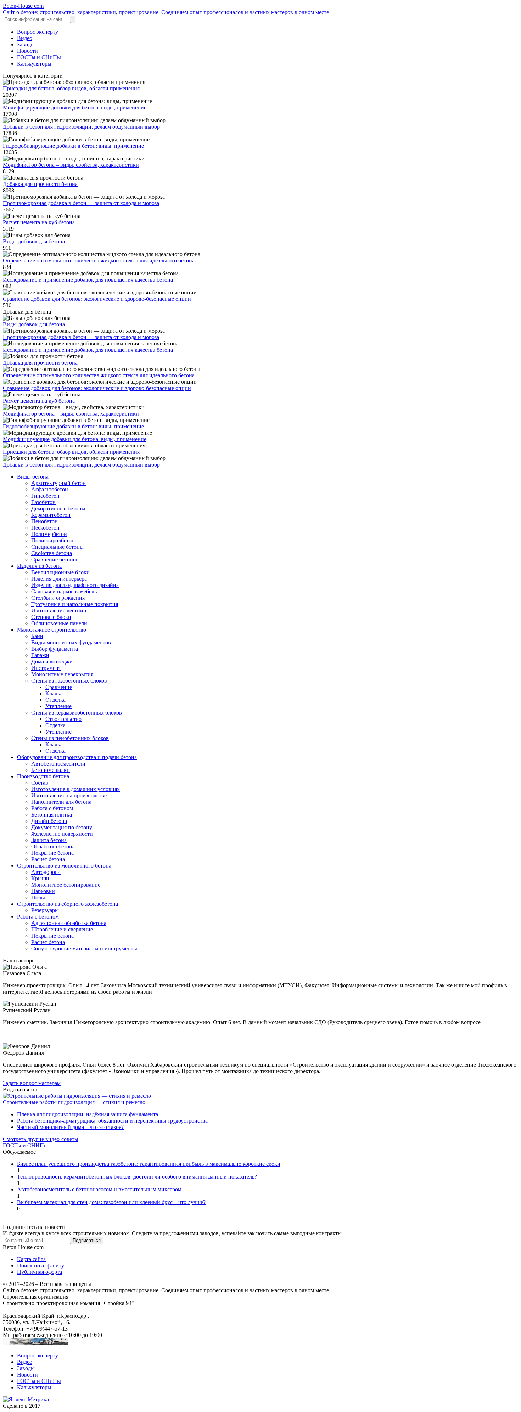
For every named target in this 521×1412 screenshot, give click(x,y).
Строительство (63, 719)
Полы (38, 897)
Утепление (58, 706)
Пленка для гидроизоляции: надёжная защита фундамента (87, 1114)
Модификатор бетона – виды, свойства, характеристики (71, 165)
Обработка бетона (53, 846)
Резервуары (45, 910)
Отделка (55, 700)
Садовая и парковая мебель (64, 591)
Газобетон (43, 502)
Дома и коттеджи (52, 662)
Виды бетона (33, 477)
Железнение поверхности (62, 834)
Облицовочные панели (59, 623)
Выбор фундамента (54, 649)
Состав (39, 783)
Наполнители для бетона (61, 802)
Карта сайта (31, 1259)
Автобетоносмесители (58, 764)
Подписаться (87, 1240)
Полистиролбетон (53, 540)
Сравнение (58, 687)
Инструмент (46, 668)
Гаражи (40, 655)
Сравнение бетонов (55, 560)
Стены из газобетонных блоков (69, 681)
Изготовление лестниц (58, 611)
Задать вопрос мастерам (32, 1083)
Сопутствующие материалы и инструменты (84, 948)
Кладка (54, 693)
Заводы (26, 44)
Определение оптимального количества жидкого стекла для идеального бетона (99, 261)
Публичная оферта (39, 1272)
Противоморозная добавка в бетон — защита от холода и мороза (81, 203)
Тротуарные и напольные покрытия (74, 604)
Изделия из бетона (39, 566)
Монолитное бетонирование (65, 885)
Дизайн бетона (49, 821)
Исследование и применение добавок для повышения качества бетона (88, 280)
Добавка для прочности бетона (40, 184)
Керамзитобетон (51, 515)
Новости (27, 51)
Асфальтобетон (49, 489)
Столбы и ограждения (58, 598)
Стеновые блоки (51, 617)
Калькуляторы (34, 64)
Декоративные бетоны (58, 509)
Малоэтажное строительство (51, 630)
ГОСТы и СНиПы (39, 57)
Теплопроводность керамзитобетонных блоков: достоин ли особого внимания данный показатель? (137, 1177)
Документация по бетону (61, 827)
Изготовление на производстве (69, 795)
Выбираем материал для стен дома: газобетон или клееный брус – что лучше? (111, 1202)
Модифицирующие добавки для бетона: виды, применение (74, 108)
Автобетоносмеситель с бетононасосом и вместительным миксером (99, 1189)
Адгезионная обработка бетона (68, 923)
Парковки (43, 891)
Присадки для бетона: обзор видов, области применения (71, 88)
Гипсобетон (45, 496)
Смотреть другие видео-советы (40, 1139)
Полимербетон (49, 534)
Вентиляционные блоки (60, 572)
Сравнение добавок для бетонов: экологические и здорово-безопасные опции (97, 299)
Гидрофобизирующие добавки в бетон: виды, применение (73, 146)
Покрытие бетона (52, 853)
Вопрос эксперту (37, 32)
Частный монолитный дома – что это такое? (70, 1127)
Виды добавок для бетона (34, 241)
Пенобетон (44, 521)
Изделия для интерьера (59, 579)
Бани (37, 636)
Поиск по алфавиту (40, 1266)
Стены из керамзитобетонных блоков (76, 713)
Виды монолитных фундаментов (71, 642)
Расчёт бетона (48, 859)
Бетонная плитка (51, 815)
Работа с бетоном (52, 808)
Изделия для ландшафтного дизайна (75, 585)
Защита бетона (49, 840)
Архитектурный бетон (58, 483)
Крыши (40, 878)
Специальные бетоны (57, 547)
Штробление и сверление (62, 929)
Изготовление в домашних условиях (75, 789)
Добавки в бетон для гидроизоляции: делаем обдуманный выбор (81, 127)
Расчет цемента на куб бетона (39, 222)
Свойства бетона (51, 553)
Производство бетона (43, 776)
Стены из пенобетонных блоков (70, 738)
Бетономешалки (50, 770)
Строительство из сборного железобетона (67, 904)
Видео (24, 38)
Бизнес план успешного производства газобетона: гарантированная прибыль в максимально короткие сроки (148, 1164)
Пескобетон (45, 528)
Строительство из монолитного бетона (64, 866)
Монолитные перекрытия (62, 674)
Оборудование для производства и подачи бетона (77, 757)
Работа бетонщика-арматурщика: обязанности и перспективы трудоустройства (112, 1121)
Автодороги (46, 872)
